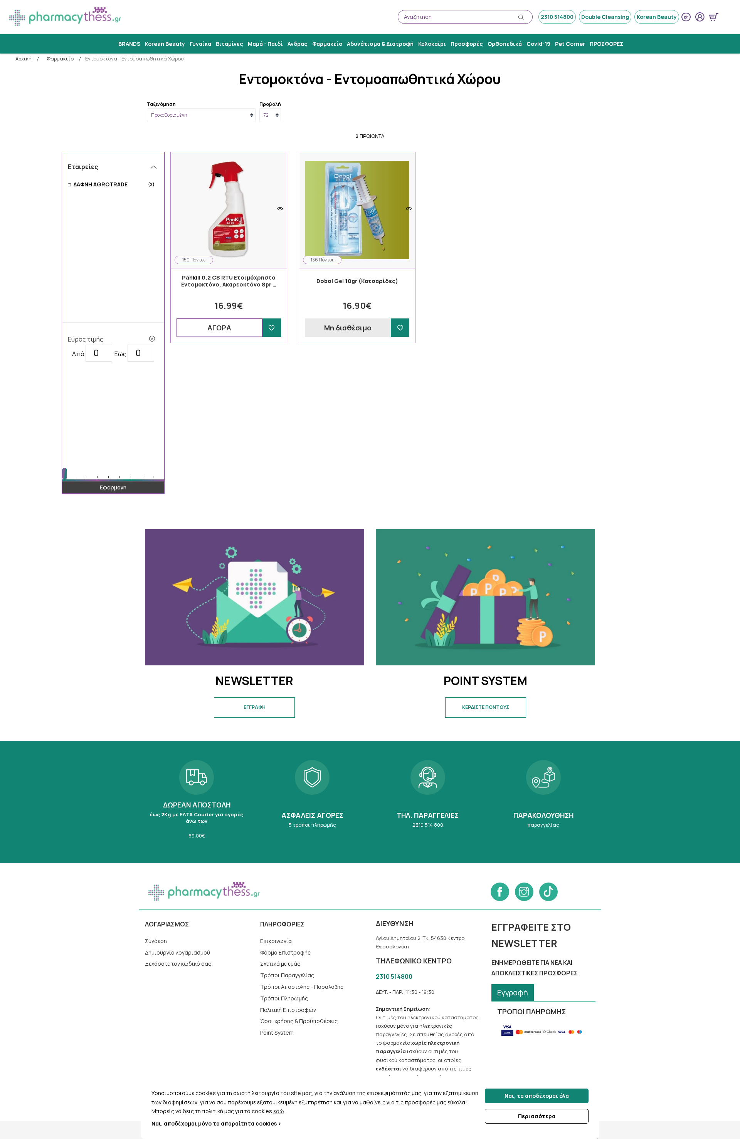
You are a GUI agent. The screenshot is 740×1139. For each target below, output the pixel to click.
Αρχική (23, 59)
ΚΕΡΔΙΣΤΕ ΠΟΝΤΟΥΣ (485, 707)
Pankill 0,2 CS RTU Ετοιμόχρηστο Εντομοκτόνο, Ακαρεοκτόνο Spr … (228, 281)
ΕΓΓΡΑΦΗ (255, 707)
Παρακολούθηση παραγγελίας (543, 802)
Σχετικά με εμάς (280, 963)
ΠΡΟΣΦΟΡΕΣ (606, 43)
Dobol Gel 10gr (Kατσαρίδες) (357, 281)
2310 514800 (557, 16)
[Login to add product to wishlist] (271, 327)
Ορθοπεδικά (505, 43)
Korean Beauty (657, 16)
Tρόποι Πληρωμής (284, 998)
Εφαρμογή (113, 487)
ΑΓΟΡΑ (219, 327)
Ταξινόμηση (161, 104)
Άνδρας (298, 43)
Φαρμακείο (327, 43)
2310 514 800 (428, 802)
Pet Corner (570, 43)
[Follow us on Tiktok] (548, 892)
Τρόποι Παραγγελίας (287, 975)
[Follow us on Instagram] (524, 892)
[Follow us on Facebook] (500, 892)
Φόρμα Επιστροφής (285, 952)
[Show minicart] (714, 17)
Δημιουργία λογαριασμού (177, 952)
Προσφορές (467, 43)
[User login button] (700, 17)
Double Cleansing (605, 16)
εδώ (278, 1111)
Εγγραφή (512, 992)
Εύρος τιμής (85, 339)
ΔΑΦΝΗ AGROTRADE (114, 184)
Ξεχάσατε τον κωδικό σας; (179, 963)
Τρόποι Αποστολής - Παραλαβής (301, 986)
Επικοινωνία (276, 941)
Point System (277, 1032)
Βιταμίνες (229, 43)
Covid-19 (538, 43)
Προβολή (270, 104)
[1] (152, 338)
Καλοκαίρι (432, 43)
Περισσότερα (536, 1116)
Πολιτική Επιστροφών (288, 1009)
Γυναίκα (200, 43)
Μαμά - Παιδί (265, 43)
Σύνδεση (156, 941)
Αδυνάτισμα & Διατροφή (380, 43)
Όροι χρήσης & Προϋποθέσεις (299, 1021)
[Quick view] (280, 208)
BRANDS (129, 43)
